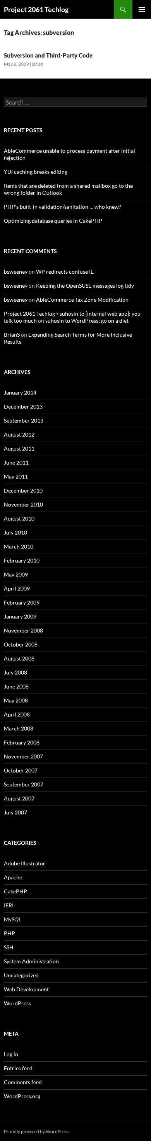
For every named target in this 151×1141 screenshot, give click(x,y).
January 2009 (20, 616)
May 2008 (16, 700)
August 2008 (19, 658)
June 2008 (16, 686)
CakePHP (15, 891)
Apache (13, 877)
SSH (9, 947)
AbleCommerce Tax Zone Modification (82, 299)
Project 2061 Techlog (36, 9)
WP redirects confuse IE (65, 271)
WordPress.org (22, 1096)
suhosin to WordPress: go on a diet (87, 320)
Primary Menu (141, 9)
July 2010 (15, 532)
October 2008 (21, 644)
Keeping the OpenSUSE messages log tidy (85, 285)
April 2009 (17, 588)
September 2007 (23, 784)
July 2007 (15, 812)
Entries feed (18, 1068)
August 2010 (19, 518)
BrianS (12, 334)
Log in (11, 1054)
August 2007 (19, 798)
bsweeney (15, 271)
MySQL (12, 919)
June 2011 (16, 462)
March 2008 (18, 728)
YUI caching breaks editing (35, 171)
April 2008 (17, 714)
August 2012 (19, 434)
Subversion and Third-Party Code (48, 55)
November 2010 (23, 504)
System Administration (31, 961)
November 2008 (23, 630)
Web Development (26, 989)
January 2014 (20, 392)
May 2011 (16, 476)
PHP (9, 933)
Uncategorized (21, 975)
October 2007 (21, 770)
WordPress (17, 1003)
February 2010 (21, 560)
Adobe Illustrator (24, 863)
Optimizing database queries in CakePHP (53, 220)
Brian (37, 64)
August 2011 (19, 448)
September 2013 (23, 420)
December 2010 (23, 490)
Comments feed (23, 1082)
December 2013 (23, 406)
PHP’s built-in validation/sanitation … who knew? (62, 206)
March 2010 (18, 546)
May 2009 (16, 574)
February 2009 (21, 602)
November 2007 (23, 756)
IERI (9, 905)
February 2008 (21, 742)
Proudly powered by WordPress (36, 1131)
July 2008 (15, 672)
